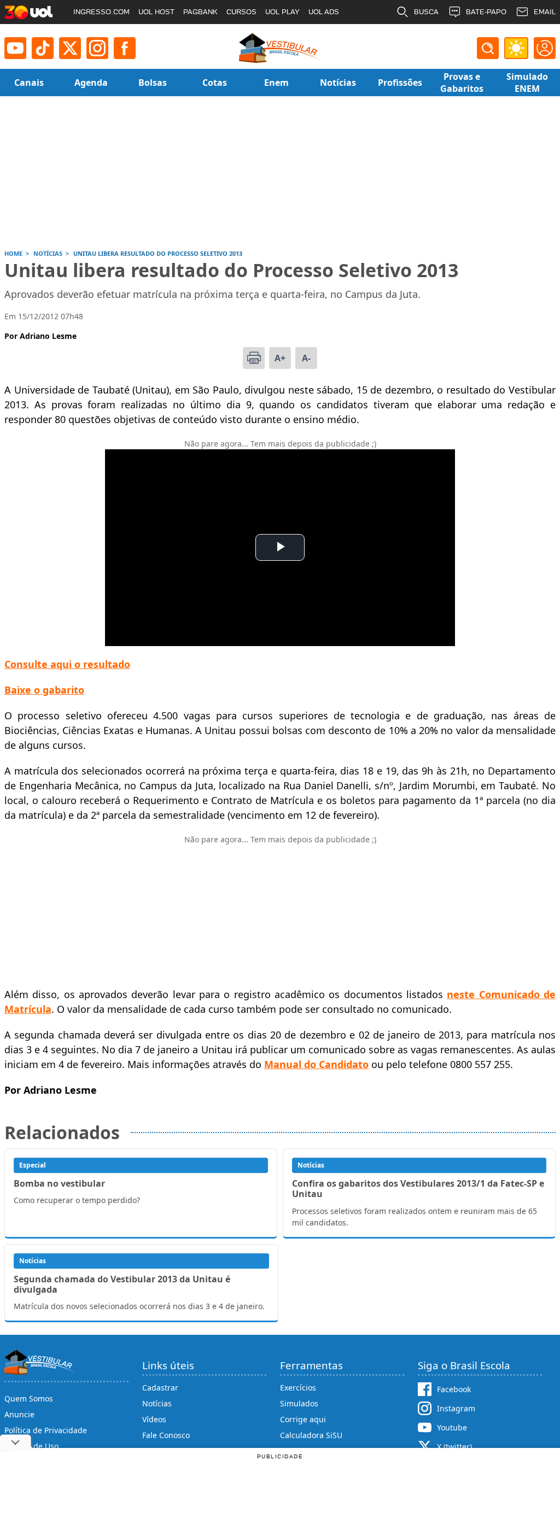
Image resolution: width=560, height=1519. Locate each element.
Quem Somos (28, 1398)
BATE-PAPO (486, 12)
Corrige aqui (303, 1419)
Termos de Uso (31, 1446)
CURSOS (241, 12)
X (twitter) (454, 1446)
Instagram (456, 1408)
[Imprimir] (254, 358)
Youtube (452, 1427)
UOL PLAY (282, 12)
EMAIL (545, 12)
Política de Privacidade (45, 1430)
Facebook (454, 1389)
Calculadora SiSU (311, 1435)
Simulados (299, 1403)
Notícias (157, 1403)
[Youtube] (15, 48)
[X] (70, 48)
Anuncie (19, 1414)
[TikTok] (43, 48)
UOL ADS (323, 12)
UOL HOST (156, 12)
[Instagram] (97, 48)
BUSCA (426, 12)
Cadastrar (160, 1387)
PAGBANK (200, 12)
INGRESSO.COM (101, 12)
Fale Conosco (166, 1435)
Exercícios (298, 1387)
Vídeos (154, 1419)
